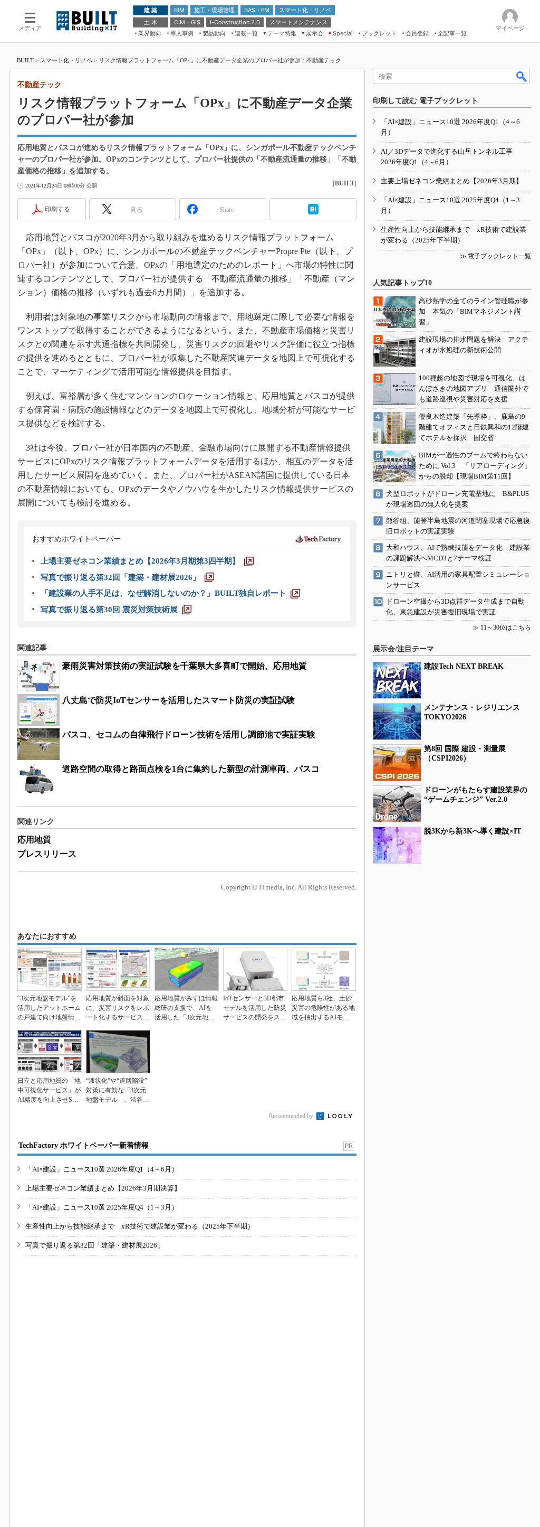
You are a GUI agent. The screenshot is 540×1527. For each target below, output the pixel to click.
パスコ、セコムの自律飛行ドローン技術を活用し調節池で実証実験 (188, 734)
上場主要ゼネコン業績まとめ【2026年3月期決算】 (103, 1188)
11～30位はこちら (505, 627)
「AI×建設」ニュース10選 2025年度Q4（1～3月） (101, 1207)
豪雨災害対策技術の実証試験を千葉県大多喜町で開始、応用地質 (184, 665)
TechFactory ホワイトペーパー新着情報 (83, 1145)
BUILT (25, 60)
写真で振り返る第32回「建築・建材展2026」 (94, 1245)
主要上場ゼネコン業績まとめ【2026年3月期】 (452, 181)
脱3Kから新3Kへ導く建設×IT (472, 831)
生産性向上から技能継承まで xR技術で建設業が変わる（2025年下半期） (139, 1226)
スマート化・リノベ (66, 60)
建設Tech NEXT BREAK (464, 666)
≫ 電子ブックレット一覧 (495, 256)
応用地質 (34, 839)
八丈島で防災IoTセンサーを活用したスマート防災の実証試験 (178, 700)
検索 (522, 76)
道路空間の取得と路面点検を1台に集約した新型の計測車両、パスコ (191, 768)
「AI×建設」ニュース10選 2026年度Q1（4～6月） (101, 1169)
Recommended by (292, 1115)
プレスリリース (46, 853)
